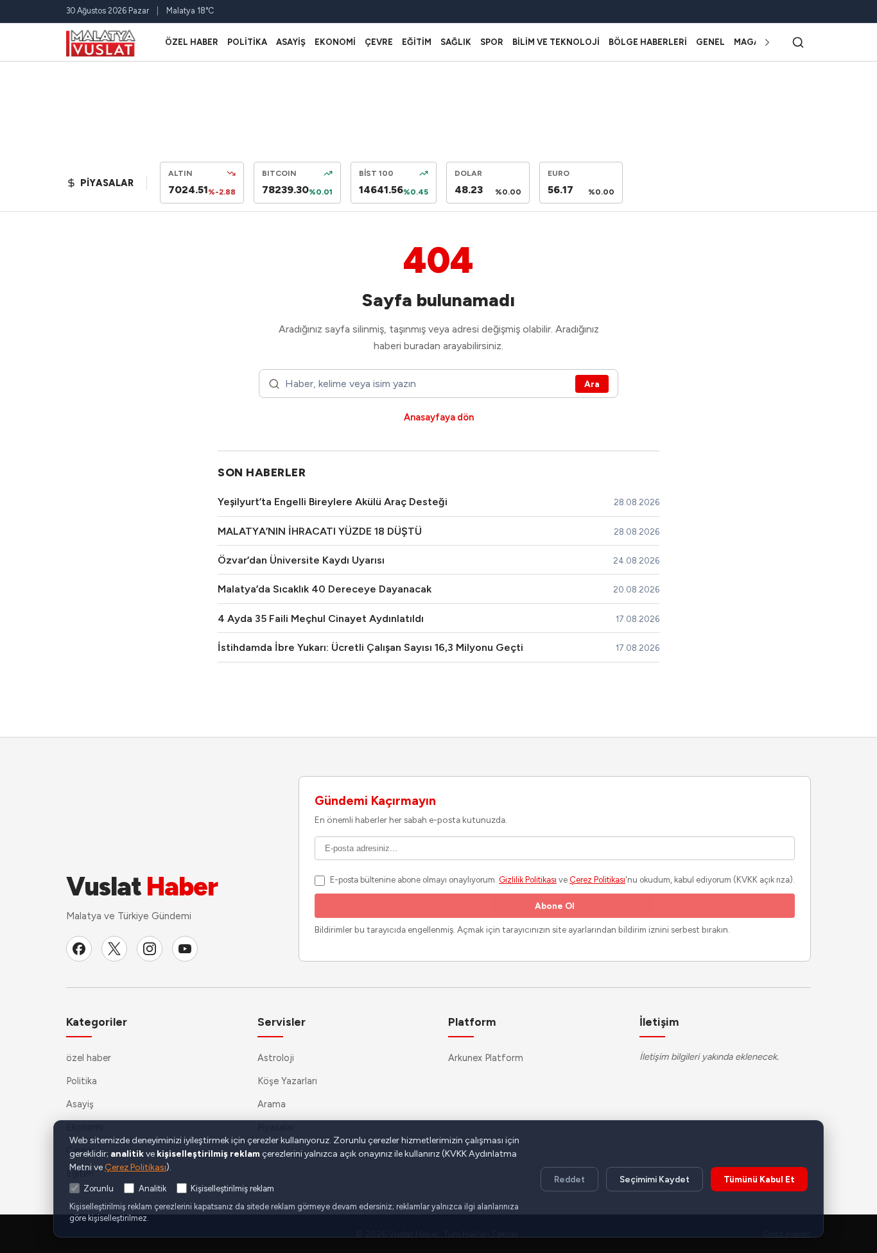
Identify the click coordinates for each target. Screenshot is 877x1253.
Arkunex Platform (485, 1058)
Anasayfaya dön (439, 417)
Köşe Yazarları (287, 1081)
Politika (247, 42)
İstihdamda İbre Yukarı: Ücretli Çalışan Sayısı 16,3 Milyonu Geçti (370, 647)
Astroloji (275, 1058)
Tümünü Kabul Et (759, 1179)
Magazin (754, 42)
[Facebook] (79, 949)
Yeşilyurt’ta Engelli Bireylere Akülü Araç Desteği (332, 502)
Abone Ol (555, 906)
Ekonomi (335, 42)
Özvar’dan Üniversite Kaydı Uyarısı (301, 560)
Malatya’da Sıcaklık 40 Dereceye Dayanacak (324, 589)
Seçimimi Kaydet (655, 1179)
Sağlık (455, 42)
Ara (592, 384)
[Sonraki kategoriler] (767, 42)
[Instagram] (149, 949)
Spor (491, 42)
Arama (271, 1104)
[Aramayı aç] (798, 42)
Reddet (569, 1179)
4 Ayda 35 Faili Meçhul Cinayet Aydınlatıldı (321, 618)
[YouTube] (185, 949)
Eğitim (416, 42)
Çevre (379, 42)
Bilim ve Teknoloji (556, 42)
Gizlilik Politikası (528, 880)
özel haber (191, 42)
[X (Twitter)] (114, 949)
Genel (710, 42)
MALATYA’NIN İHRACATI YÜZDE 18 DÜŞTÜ (320, 531)
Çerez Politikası (597, 880)
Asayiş (291, 42)
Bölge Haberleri (648, 42)
